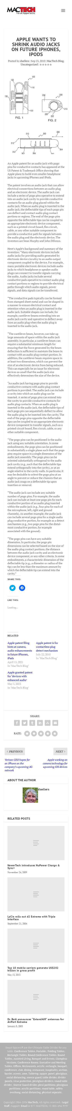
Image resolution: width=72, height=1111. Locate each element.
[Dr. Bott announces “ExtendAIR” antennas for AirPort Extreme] (36, 997)
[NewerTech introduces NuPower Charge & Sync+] (36, 843)
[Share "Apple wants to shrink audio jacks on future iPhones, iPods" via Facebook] (17, 723)
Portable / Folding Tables (50, 1051)
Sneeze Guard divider (25, 1085)
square (43, 1073)
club (20, 1070)
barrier (8, 1073)
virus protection (22, 1081)
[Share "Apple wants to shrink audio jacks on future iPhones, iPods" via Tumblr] (32, 723)
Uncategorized (29, 64)
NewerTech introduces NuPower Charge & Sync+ (33, 867)
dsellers (24, 61)
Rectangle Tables (17, 1055)
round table (48, 1088)
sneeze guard (34, 1077)
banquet (62, 1066)
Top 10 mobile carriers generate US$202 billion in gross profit (33, 969)
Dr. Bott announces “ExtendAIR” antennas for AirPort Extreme (35, 1021)
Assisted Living (22, 1058)
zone (24, 1073)
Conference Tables (24, 1051)
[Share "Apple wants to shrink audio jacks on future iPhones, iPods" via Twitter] (24, 723)
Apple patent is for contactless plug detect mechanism (47, 646)
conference (11, 1070)
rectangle (51, 1066)
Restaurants (29, 1066)
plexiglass (61, 1073)
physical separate (52, 1092)
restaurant (38, 1070)
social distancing (16, 1077)
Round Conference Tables (42, 1055)
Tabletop (33, 1073)
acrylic (41, 1066)
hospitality (52, 1070)
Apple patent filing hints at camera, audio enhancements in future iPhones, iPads (19, 650)
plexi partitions (46, 1085)
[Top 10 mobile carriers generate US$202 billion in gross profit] (36, 946)
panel (51, 1073)
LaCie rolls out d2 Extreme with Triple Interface (31, 918)
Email (24, 1106)
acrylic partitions (31, 1088)
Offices (17, 1066)
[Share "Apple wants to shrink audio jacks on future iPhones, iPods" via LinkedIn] (40, 723)
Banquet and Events (43, 1058)
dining (27, 1070)
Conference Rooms (27, 1062)
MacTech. (33, 1102)
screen (17, 1073)
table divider (50, 1077)
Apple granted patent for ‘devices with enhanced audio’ (19, 676)
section (63, 1070)
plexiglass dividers (42, 1081)
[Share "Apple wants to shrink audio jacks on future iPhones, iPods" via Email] (55, 723)
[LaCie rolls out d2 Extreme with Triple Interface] (36, 894)
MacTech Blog (55, 61)
